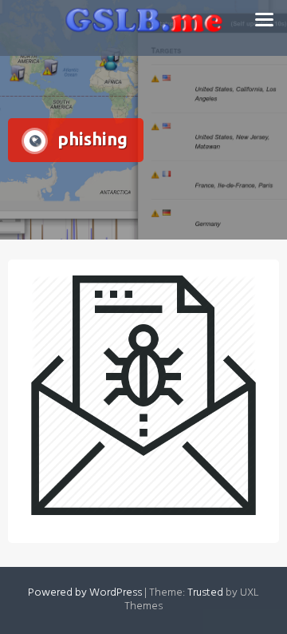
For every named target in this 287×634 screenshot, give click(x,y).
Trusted (205, 593)
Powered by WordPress (85, 593)
